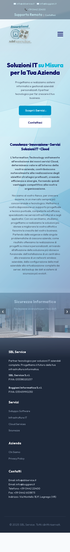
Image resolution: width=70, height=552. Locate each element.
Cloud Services (17, 424)
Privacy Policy (16, 458)
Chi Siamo (14, 452)
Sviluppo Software (19, 411)
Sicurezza (14, 430)
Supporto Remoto (28, 14)
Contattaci (50, 15)
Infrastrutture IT (18, 417)
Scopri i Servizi (36, 110)
